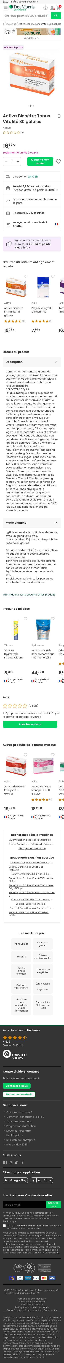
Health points (14, 1135)
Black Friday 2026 (17, 1144)
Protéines (11, 24)
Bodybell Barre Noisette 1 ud (30, 903)
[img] (32, 134)
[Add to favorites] (58, 161)
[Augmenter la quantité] (18, 161)
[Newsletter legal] (5, 1227)
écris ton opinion (30, 724)
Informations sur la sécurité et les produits (29, 594)
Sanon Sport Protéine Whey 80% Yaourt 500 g (32, 894)
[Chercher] (56, 15)
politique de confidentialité (32, 1225)
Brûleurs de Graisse (41, 844)
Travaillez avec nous (19, 1121)
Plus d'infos (22, 247)
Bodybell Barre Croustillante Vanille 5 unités (29, 914)
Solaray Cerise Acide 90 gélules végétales (26, 868)
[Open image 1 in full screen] (32, 74)
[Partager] (59, 115)
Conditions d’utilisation (32, 1301)
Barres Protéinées (18, 844)
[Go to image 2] (33, 106)
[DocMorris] (21, 7)
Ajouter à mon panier (40, 161)
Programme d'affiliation (21, 1126)
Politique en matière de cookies (32, 1307)
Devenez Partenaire (18, 1130)
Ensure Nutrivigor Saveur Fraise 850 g (30, 862)
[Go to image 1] (30, 106)
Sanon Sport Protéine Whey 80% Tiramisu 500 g (31, 880)
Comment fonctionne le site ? (25, 1117)
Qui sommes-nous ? (19, 1112)
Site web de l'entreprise (20, 1140)
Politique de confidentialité (32, 1298)
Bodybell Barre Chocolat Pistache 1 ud (30, 908)
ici (58, 1252)
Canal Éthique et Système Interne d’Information (32, 1310)
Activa (7, 127)
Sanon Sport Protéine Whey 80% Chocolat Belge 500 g (31, 887)
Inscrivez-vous (54, 1204)
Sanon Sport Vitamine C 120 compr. (30, 899)
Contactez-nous (17, 1086)
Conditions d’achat (32, 1304)
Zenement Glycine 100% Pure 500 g (30, 873)
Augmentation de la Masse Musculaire (30, 839)
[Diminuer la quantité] (6, 161)
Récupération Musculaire (32, 848)
